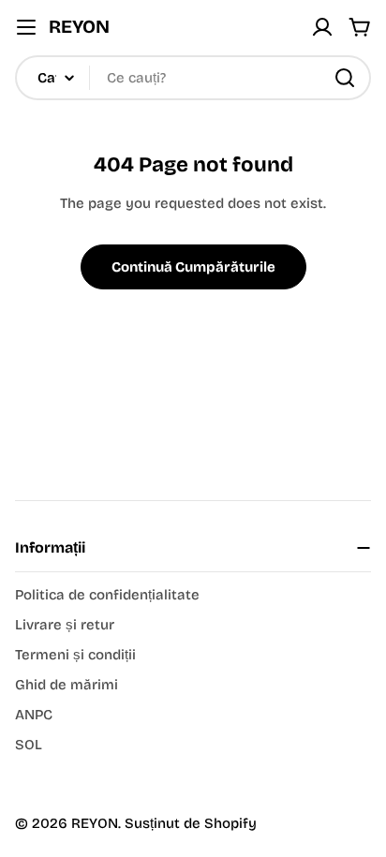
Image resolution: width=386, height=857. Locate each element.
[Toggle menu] (26, 27)
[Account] (322, 27)
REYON (79, 26)
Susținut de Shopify (191, 823)
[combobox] (193, 77)
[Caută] (345, 77)
